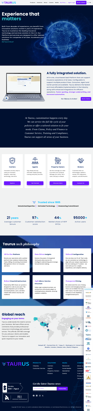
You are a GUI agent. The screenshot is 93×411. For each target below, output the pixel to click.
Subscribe (62, 389)
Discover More (57, 183)
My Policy (63, 2)
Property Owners (53, 371)
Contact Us (80, 183)
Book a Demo (81, 2)
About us (80, 366)
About (45, 2)
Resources (66, 366)
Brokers (50, 373)
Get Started (35, 183)
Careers (51, 2)
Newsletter (66, 371)
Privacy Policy (82, 376)
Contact (80, 371)
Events (64, 373)
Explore (12, 183)
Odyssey (36, 366)
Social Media (66, 368)
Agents (50, 368)
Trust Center (81, 373)
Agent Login (71, 2)
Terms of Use (81, 378)
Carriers (50, 366)
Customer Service (39, 368)
